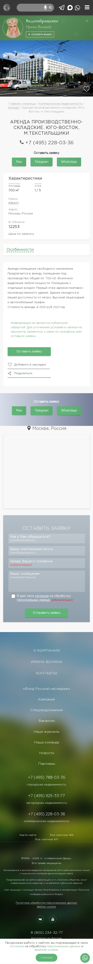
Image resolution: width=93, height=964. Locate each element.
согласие (42, 596)
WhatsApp (69, 162)
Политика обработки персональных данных (46, 903)
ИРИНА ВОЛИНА (46, 662)
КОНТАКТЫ (46, 673)
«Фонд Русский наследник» (46, 688)
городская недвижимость (46, 784)
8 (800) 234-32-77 (47, 932)
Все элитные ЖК (62, 835)
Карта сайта (27, 835)
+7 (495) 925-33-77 (46, 796)
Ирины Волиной (38, 26)
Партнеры (46, 763)
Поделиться (23, 373)
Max (19, 162)
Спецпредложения (46, 710)
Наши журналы (46, 731)
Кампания (46, 699)
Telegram (41, 162)
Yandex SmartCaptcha (46, 890)
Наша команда (46, 742)
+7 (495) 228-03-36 (49, 143)
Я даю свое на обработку (45, 598)
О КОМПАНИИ (46, 650)
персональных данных (33, 600)
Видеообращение (42, 21)
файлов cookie (46, 950)
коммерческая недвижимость (46, 821)
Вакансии (46, 721)
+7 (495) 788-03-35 (46, 777)
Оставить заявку (29, 351)
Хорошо (47, 957)
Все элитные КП (46, 839)
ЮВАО (13, 203)
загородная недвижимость (46, 803)
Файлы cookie (46, 907)
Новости (46, 753)
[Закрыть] (87, 20)
